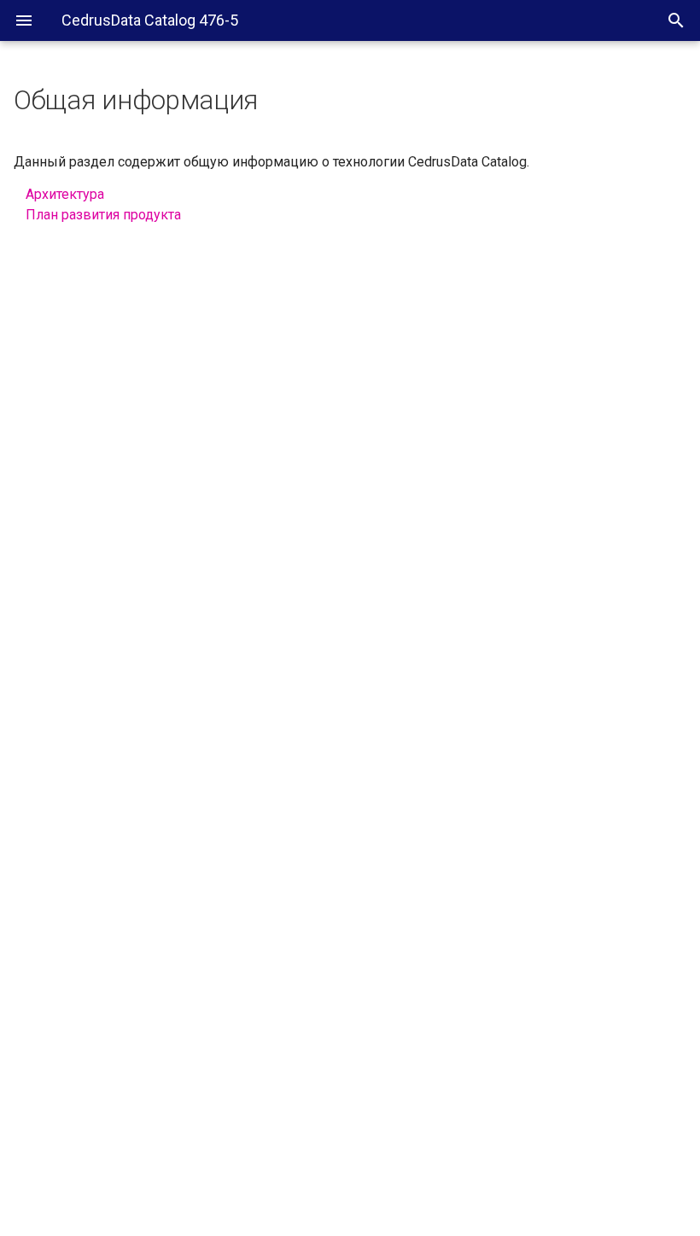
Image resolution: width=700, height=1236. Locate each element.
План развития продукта (103, 215)
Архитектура (65, 194)
